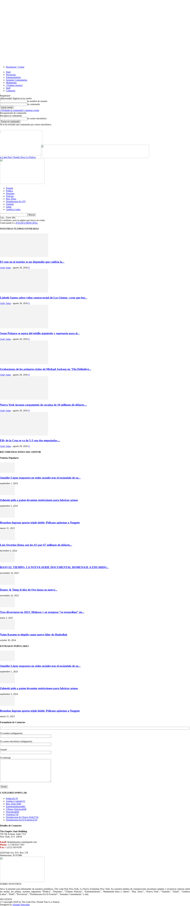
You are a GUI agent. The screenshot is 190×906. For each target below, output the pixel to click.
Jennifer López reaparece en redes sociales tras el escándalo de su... (40, 477)
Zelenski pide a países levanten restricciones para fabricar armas (39, 500)
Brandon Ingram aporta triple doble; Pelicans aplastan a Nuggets (40, 522)
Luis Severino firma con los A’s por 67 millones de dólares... (36, 544)
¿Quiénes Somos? (14, 85)
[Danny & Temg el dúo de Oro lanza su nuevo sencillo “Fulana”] (7, 584)
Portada (9, 188)
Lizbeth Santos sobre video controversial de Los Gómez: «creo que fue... (43, 297)
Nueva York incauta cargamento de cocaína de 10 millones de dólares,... (43, 404)
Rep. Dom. (11, 199)
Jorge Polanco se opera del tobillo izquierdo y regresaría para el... (40, 333)
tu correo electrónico (37, 118)
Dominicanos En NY (16, 201)
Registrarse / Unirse (15, 67)
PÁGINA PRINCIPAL (27, 223)
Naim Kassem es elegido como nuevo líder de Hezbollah (33, 634)
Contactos (10, 90)
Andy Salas (5, 267)
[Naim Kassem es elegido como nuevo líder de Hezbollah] (7, 629)
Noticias (10, 196)
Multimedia (11, 82)
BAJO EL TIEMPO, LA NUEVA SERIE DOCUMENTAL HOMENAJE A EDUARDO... (54, 567)
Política (9, 191)
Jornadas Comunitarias (16, 80)
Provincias (11, 74)
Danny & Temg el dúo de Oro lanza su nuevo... (28, 589)
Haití (8, 72)
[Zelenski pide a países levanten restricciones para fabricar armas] (7, 494)
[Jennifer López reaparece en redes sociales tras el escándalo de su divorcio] (7, 472)
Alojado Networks (21, 904)
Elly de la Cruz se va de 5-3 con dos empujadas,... (30, 440)
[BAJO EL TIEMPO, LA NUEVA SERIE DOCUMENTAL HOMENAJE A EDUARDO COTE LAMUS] (7, 561)
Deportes (10, 193)
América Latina (13, 209)
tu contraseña (33, 104)
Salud (8, 207)
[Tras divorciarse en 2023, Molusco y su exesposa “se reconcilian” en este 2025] (7, 606)
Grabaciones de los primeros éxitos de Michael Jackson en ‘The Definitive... (45, 369)
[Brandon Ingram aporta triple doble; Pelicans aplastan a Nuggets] (7, 517)
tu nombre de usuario (37, 101)
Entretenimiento (13, 77)
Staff (8, 88)
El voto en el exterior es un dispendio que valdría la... (32, 261)
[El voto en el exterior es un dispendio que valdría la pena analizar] (24, 256)
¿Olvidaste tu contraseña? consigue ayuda (19, 110)
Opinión (10, 204)
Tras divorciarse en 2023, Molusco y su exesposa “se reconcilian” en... (42, 612)
